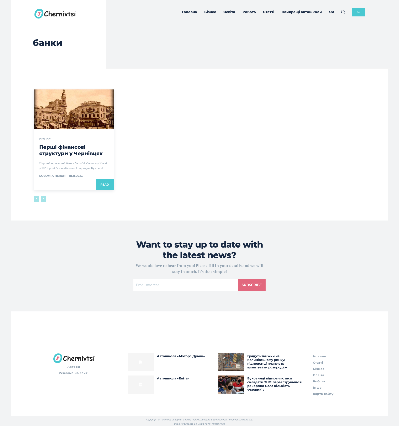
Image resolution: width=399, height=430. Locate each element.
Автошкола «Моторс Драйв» (181, 356)
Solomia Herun (52, 176)
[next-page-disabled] (43, 199)
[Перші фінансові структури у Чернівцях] (74, 109)
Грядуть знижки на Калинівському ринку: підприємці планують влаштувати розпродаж (267, 361)
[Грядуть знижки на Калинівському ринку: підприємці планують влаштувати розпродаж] (231, 362)
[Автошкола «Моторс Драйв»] (141, 362)
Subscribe (252, 285)
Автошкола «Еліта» (173, 378)
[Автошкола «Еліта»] (141, 384)
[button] (343, 11)
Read (104, 184)
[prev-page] (36, 199)
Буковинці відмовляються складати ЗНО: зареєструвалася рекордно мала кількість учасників (274, 384)
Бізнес (44, 139)
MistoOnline (218, 423)
